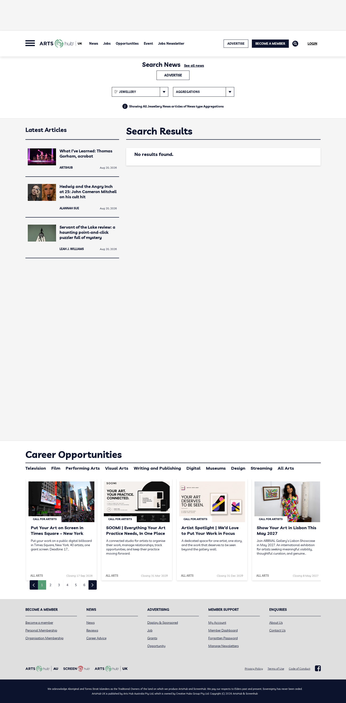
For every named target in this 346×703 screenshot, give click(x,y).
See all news (194, 66)
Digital (193, 468)
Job (150, 630)
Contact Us (277, 630)
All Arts (286, 468)
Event (148, 43)
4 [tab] (67, 585)
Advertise (173, 75)
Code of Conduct (299, 668)
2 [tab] (50, 585)
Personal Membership (41, 630)
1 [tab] (42, 585)
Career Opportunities (73, 454)
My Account (217, 622)
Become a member (39, 622)
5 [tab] (76, 585)
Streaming (261, 468)
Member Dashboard (223, 630)
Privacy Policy (254, 668)
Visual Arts (116, 468)
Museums (216, 468)
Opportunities (127, 43)
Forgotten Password (223, 638)
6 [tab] (84, 585)
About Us (276, 622)
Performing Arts (83, 468)
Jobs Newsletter (171, 43)
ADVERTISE (236, 43)
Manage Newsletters (223, 646)
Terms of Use (276, 668)
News (93, 43)
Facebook (318, 668)
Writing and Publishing (157, 468)
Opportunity (156, 646)
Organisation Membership (44, 638)
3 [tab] (59, 585)
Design (238, 468)
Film (55, 468)
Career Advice (96, 638)
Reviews (92, 630)
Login (312, 43)
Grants (152, 638)
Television (35, 468)
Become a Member (270, 43)
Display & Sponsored (162, 622)
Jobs (107, 43)
